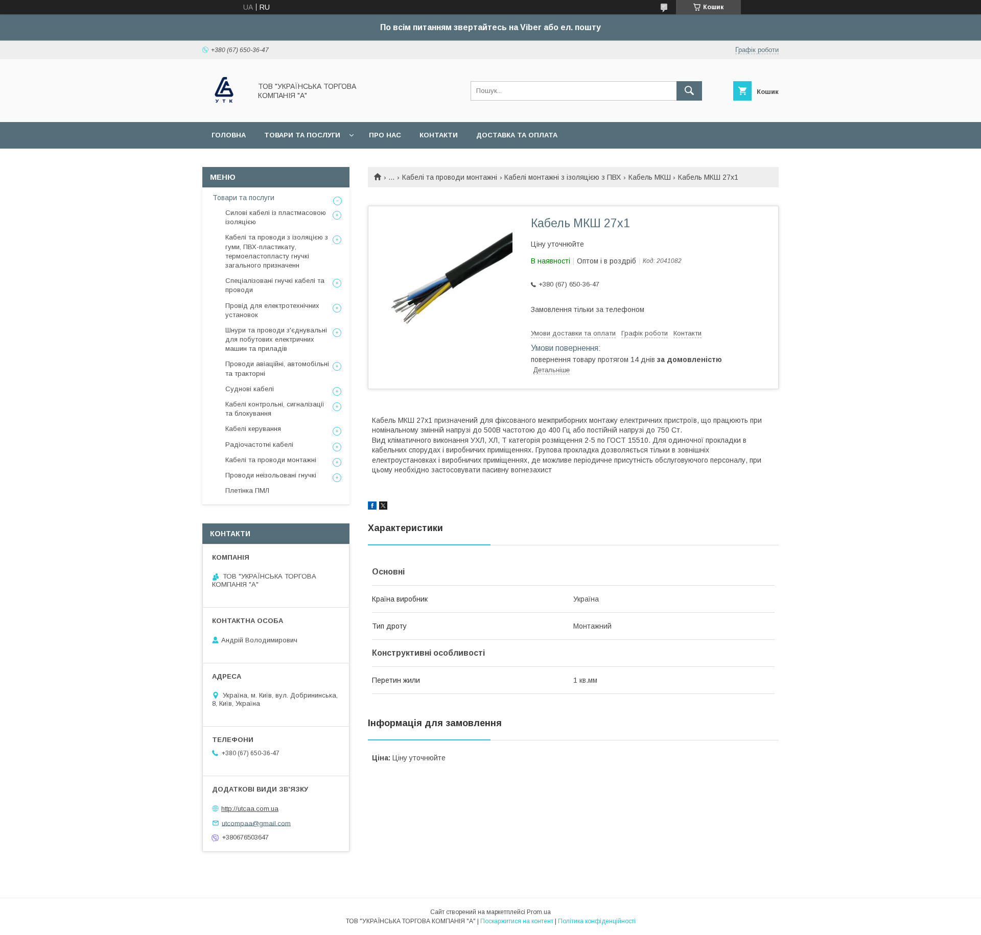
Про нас (385, 135)
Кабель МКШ (649, 177)
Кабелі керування (253, 429)
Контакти (438, 135)
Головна (229, 135)
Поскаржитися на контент (516, 921)
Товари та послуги (302, 135)
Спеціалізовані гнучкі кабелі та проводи (274, 285)
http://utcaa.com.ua (249, 808)
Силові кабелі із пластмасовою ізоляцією (275, 217)
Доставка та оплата (516, 135)
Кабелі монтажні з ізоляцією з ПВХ (562, 177)
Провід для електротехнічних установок (272, 310)
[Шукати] (689, 91)
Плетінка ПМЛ (247, 490)
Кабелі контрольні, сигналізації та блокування (274, 408)
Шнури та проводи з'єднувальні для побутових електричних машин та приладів (276, 339)
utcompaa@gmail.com (256, 823)
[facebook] (372, 507)
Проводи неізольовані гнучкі (270, 475)
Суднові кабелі (249, 389)
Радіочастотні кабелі (259, 444)
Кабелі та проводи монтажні (449, 177)
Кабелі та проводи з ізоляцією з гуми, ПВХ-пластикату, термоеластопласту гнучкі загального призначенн (276, 251)
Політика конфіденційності (597, 921)
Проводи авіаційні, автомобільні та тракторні (277, 368)
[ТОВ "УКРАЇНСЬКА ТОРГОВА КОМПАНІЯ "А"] (224, 109)
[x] (383, 507)
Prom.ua (539, 912)
